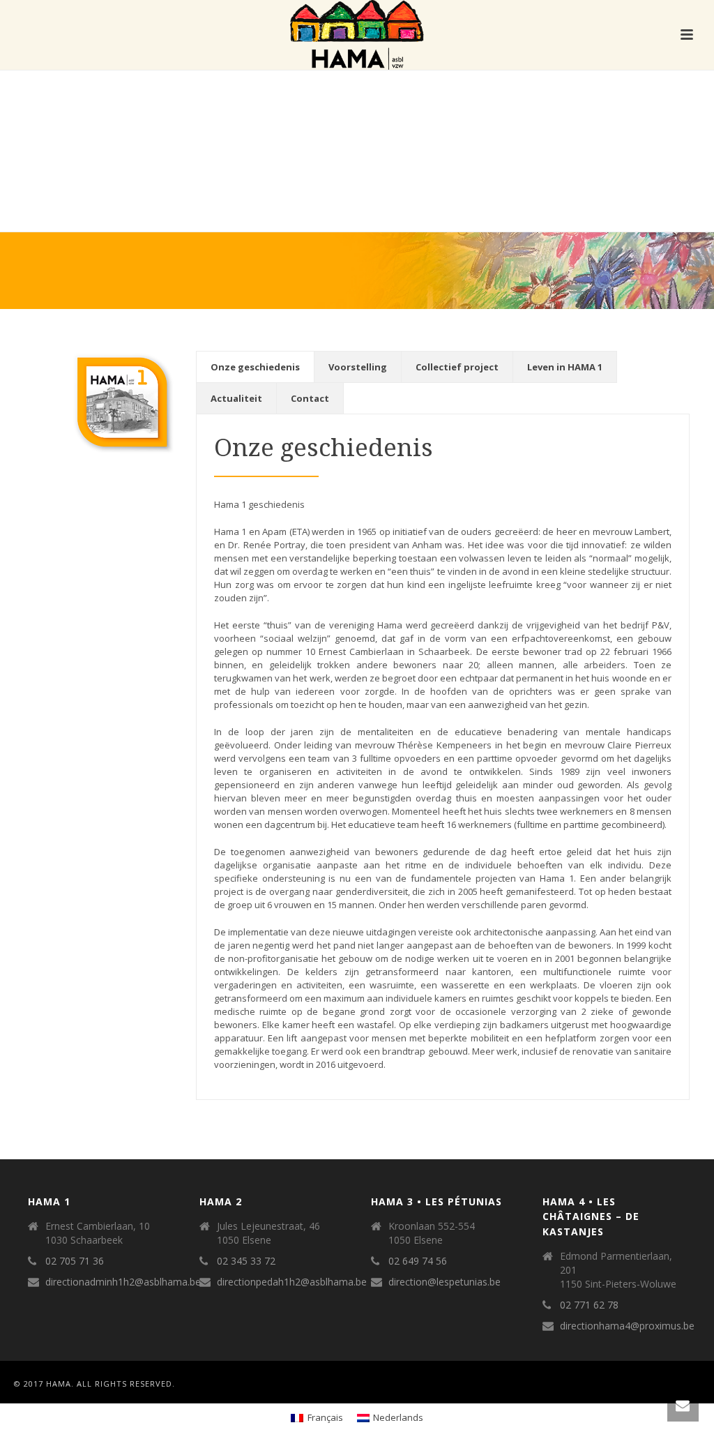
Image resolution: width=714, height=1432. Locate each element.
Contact (310, 398)
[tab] (255, 367)
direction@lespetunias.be (444, 1282)
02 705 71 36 (74, 1261)
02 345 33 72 (246, 1261)
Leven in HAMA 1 (564, 367)
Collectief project (457, 367)
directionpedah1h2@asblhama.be (292, 1282)
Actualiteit (236, 398)
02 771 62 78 (589, 1305)
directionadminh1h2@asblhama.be (123, 1282)
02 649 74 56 (417, 1261)
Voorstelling (357, 367)
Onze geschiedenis (255, 367)
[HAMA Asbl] (356, 35)
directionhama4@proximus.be (627, 1326)
